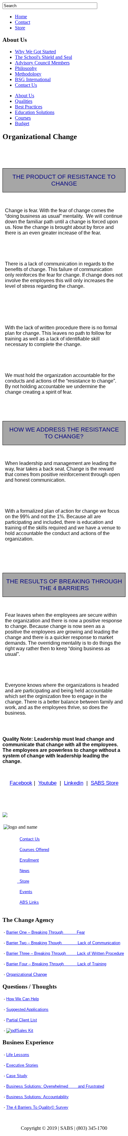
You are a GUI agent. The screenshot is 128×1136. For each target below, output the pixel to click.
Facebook (21, 783)
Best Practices (28, 106)
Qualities (23, 101)
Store (20, 27)
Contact (22, 22)
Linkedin (73, 783)
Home (21, 16)
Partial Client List (21, 1020)
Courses (23, 118)
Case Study (16, 1075)
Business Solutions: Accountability (37, 1096)
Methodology (28, 74)
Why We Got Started (35, 51)
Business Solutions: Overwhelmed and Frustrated (55, 1086)
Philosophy (26, 68)
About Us (24, 95)
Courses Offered (34, 849)
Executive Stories (22, 1065)
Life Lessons (17, 1054)
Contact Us (26, 85)
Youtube (47, 783)
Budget (22, 123)
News (25, 870)
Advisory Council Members (42, 62)
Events (26, 891)
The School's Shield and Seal (43, 57)
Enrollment (29, 860)
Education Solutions (34, 112)
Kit (25, 1030)
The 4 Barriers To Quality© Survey (37, 1107)
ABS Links (29, 902)
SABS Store (104, 783)
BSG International (33, 79)
